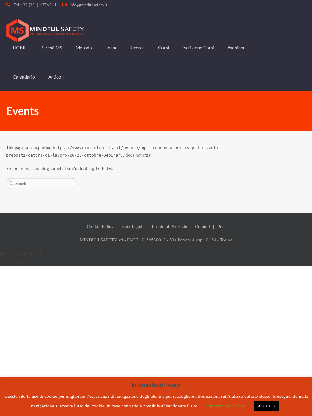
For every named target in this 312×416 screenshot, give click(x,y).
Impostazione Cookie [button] (226, 406)
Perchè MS (51, 47)
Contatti (202, 226)
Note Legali (132, 226)
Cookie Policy (100, 226)
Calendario (24, 76)
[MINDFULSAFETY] (45, 30)
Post (221, 226)
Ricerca (137, 47)
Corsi (163, 47)
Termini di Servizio (169, 226)
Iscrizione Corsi (198, 47)
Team (110, 47)
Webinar (236, 47)
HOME (20, 47)
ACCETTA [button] (267, 406)
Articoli (56, 76)
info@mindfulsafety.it (88, 4)
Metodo (84, 47)
